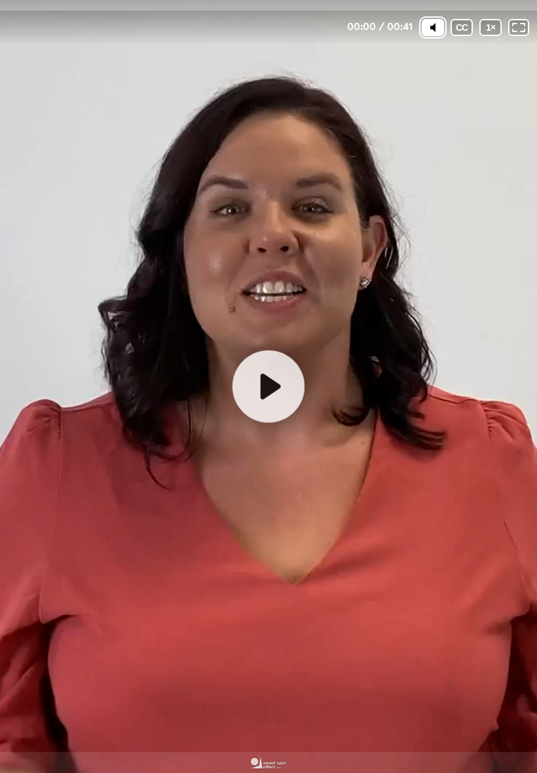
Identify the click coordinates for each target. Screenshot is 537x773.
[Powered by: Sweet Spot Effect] (268, 762)
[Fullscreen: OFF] (518, 27)
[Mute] (433, 27)
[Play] (268, 386)
